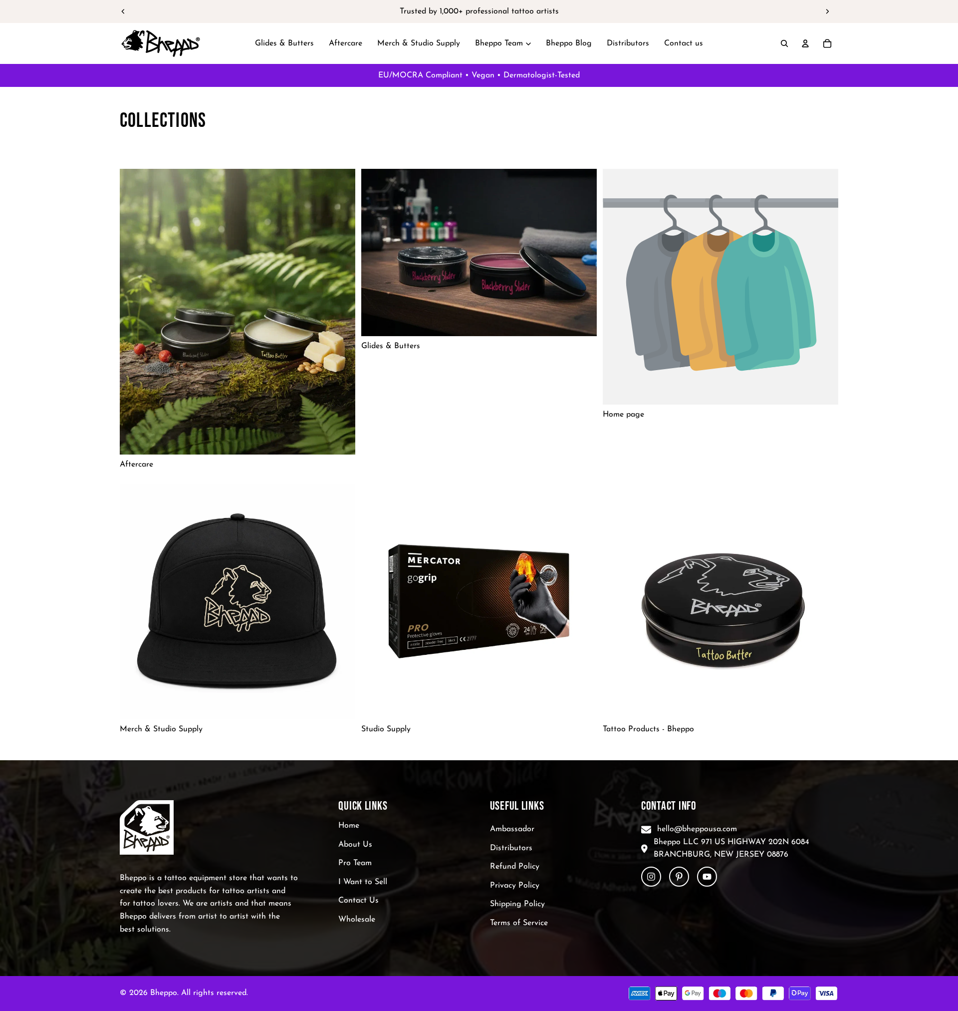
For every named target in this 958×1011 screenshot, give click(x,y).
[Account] (805, 43)
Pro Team (355, 863)
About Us (355, 845)
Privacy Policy (514, 886)
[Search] (784, 43)
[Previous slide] (123, 11)
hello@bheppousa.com (697, 829)
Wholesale (356, 920)
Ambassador (512, 829)
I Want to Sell (362, 882)
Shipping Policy (517, 905)
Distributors (511, 848)
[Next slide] (827, 11)
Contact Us (358, 901)
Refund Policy (514, 867)
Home (348, 826)
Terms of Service (519, 923)
